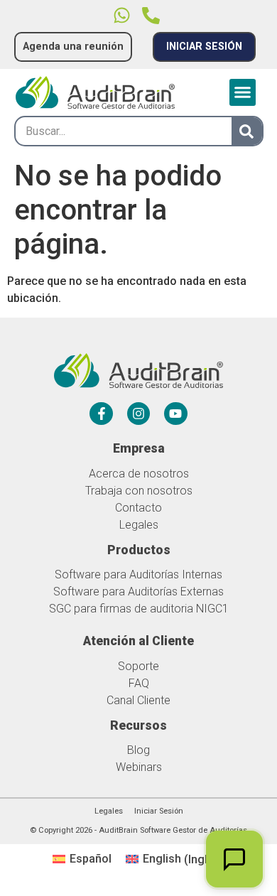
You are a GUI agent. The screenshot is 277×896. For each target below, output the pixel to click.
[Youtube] (175, 413)
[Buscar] (247, 131)
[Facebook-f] (100, 413)
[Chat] (234, 859)
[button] (242, 92)
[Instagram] (138, 413)
